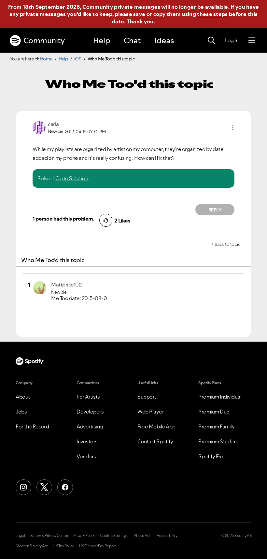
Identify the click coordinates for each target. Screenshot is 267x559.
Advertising (90, 426)
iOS (77, 59)
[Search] (211, 40)
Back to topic (227, 244)
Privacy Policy (84, 535)
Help (101, 40)
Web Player (150, 411)
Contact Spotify (155, 441)
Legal (20, 535)
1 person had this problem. (63, 218)
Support (146, 396)
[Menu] (251, 40)
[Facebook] (65, 487)
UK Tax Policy (63, 546)
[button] (233, 128)
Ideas (164, 40)
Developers (90, 411)
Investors (87, 441)
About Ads (142, 535)
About (23, 396)
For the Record (32, 426)
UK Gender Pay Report (97, 546)
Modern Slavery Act (32, 546)
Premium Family (216, 426)
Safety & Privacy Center (49, 535)
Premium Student (218, 441)
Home (46, 59)
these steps (212, 14)
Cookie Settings (114, 535)
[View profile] (39, 127)
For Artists (88, 396)
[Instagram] (23, 487)
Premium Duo (214, 411)
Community (44, 40)
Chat (132, 40)
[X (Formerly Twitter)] (44, 487)
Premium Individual (219, 396)
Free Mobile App (156, 426)
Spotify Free (212, 456)
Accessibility (167, 535)
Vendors (86, 456)
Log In (231, 40)
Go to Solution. (72, 178)
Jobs (21, 411)
